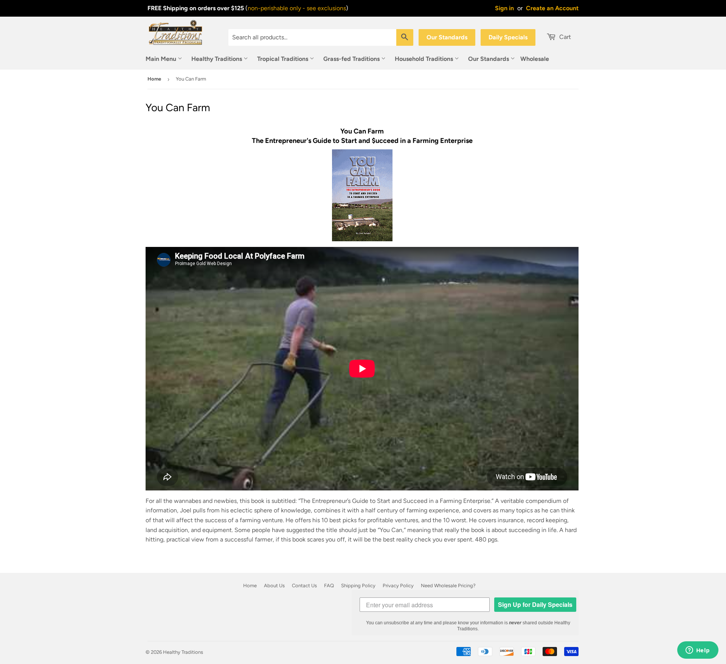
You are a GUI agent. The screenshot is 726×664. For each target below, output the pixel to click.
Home (154, 79)
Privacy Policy (398, 585)
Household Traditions (425, 58)
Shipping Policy (358, 585)
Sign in (504, 8)
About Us (274, 585)
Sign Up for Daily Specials (535, 604)
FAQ (329, 585)
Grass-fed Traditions (352, 58)
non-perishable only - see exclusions (297, 8)
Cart (564, 36)
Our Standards (447, 37)
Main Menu (162, 58)
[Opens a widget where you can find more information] (697, 650)
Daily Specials (508, 37)
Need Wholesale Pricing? (448, 585)
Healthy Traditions (217, 58)
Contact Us (304, 585)
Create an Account (552, 8)
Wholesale (534, 58)
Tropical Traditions (283, 58)
